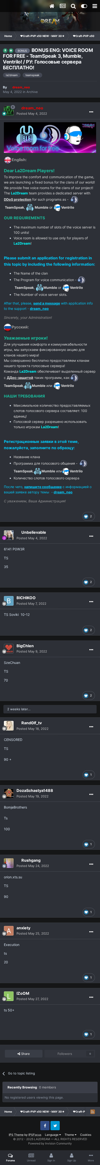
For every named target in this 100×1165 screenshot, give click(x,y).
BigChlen (25, 645)
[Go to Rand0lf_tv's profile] (9, 726)
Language (52, 1135)
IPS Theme (16, 1135)
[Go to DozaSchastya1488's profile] (9, 793)
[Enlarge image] (8, 160)
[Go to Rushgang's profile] (9, 863)
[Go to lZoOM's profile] (9, 996)
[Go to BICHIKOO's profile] (9, 601)
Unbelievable (33, 532)
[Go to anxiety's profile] (9, 931)
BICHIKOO (26, 597)
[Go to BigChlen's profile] (9, 649)
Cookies (85, 1135)
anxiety (23, 927)
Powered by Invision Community (50, 1143)
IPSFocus (34, 1135)
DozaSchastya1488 (35, 790)
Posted (32, 113)
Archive (32, 92)
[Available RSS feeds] (92, 1111)
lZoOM (23, 993)
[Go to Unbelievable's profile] (9, 535)
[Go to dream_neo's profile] (9, 111)
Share (25, 1054)
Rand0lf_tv (31, 722)
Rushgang (31, 860)
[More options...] (91, 112)
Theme (70, 1135)
